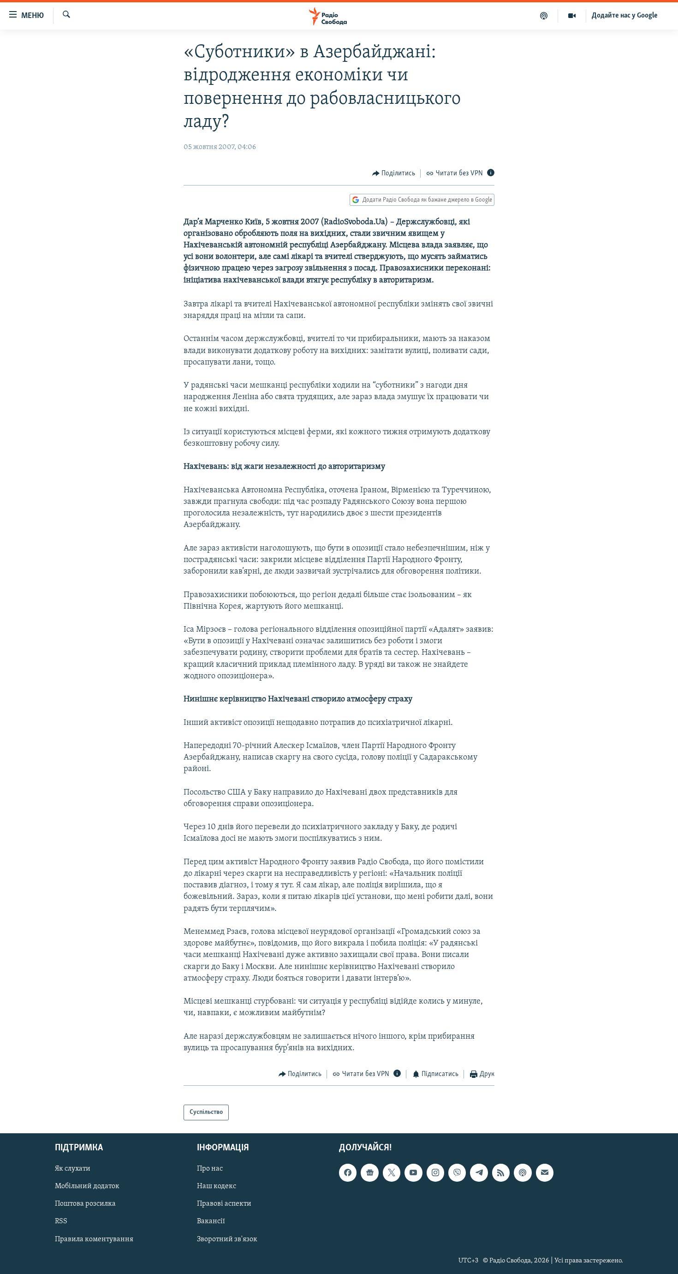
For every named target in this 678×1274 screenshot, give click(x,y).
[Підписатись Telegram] (479, 1172)
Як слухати (72, 1168)
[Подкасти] (544, 15)
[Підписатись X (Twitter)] (391, 1172)
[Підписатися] (544, 1172)
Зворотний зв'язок (227, 1239)
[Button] (394, 173)
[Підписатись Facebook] (348, 1172)
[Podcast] (522, 1172)
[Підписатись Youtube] (413, 1172)
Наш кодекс (216, 1186)
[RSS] (501, 1172)
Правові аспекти (224, 1204)
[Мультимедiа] (572, 15)
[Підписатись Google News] (369, 1172)
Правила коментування (94, 1239)
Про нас (210, 1168)
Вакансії (211, 1221)
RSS (61, 1221)
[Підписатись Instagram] (435, 1172)
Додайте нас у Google (625, 15)
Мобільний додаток (87, 1186)
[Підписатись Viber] (457, 1172)
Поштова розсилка (85, 1204)
